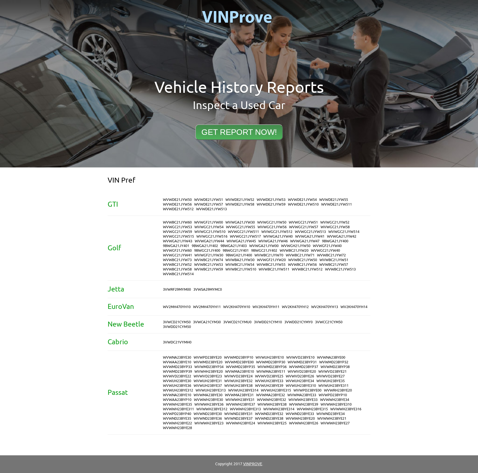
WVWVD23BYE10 (300, 357)
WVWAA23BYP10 (177, 399)
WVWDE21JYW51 (208, 199)
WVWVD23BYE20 (302, 371)
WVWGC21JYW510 (209, 231)
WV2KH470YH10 (236, 306)
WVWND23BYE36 (208, 418)
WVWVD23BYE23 (208, 376)
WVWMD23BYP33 (177, 366)
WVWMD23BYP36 (272, 366)
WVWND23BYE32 (269, 413)
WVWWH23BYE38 (272, 404)
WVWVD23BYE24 (238, 376)
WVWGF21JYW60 (177, 250)
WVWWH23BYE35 (177, 404)
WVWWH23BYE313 (245, 409)
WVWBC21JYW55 (271, 264)
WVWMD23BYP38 (335, 366)
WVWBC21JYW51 (333, 259)
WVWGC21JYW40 (325, 250)
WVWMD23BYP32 (333, 362)
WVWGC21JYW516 (211, 236)
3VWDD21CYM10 (268, 322)
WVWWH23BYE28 (177, 427)
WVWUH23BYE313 (211, 390)
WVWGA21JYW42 (341, 236)
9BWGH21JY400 (239, 255)
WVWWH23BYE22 (177, 423)
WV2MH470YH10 (177, 306)
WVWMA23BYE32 (270, 395)
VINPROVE (252, 464)
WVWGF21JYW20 (271, 259)
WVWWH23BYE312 (211, 409)
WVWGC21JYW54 (209, 227)
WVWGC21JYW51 (303, 222)
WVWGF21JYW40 (327, 245)
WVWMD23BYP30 (270, 362)
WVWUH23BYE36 (177, 385)
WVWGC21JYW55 (240, 227)
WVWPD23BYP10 (333, 395)
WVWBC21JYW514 (178, 274)
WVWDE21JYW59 (271, 204)
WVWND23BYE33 (300, 413)
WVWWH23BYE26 (303, 423)
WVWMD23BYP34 (209, 366)
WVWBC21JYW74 (208, 259)
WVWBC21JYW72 (331, 255)
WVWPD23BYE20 (208, 357)
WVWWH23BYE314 (278, 409)
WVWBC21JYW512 (307, 269)
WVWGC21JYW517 (245, 236)
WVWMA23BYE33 (301, 395)
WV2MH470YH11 (207, 306)
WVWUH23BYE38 (238, 385)
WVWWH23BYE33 (303, 399)
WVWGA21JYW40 (278, 236)
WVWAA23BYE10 (177, 362)
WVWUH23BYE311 (333, 385)
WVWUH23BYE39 (269, 385)
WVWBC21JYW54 (239, 264)
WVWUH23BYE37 (208, 385)
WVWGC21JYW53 (177, 227)
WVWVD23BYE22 (177, 376)
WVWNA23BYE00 (331, 357)
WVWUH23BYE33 (269, 381)
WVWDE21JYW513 (211, 209)
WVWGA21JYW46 (273, 241)
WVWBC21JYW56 (302, 264)
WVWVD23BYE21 (332, 371)
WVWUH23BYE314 (243, 390)
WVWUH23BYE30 (177, 381)
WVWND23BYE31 (238, 413)
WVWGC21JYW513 (310, 231)
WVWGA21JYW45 (241, 241)
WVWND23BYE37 (238, 418)
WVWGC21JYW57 (303, 227)
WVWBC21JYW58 (177, 269)
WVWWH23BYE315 (312, 409)
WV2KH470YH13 (324, 306)
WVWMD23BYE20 (208, 362)
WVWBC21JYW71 (300, 255)
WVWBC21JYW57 (333, 264)
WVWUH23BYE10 (270, 357)
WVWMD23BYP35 (240, 366)
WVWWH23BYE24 (240, 423)
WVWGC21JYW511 (243, 231)
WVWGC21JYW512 (276, 231)
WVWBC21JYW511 (274, 269)
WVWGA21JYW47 (304, 241)
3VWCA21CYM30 (207, 322)
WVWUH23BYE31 (208, 381)
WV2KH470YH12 (295, 306)
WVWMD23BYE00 (239, 362)
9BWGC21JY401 (236, 250)
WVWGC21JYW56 (272, 227)
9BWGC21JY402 (264, 250)
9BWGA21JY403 (233, 245)
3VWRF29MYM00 (177, 289)
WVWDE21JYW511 (336, 204)
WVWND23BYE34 (330, 413)
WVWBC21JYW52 (177, 264)
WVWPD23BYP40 (177, 413)
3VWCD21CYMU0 (237, 322)
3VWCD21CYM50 (177, 322)
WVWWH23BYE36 (209, 404)
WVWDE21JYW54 (302, 199)
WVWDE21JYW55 (333, 199)
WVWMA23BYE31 (239, 395)
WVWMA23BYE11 (270, 371)
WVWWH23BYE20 (300, 418)
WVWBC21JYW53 (208, 264)
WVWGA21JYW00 (264, 245)
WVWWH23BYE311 (178, 409)
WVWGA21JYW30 (240, 222)
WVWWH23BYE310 (336, 404)
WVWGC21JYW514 (343, 231)
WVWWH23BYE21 (331, 418)
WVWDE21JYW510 (303, 204)
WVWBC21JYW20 (294, 250)
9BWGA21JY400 (335, 241)
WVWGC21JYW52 (334, 222)
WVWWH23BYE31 (239, 399)
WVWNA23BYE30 (177, 357)
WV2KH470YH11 (266, 306)
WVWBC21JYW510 (240, 269)
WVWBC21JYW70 (268, 255)
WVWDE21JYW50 (177, 199)
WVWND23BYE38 (269, 418)
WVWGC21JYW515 (178, 236)
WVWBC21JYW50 (302, 259)
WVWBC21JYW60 (177, 222)
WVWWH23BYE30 (208, 399)
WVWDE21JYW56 (177, 204)
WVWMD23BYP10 (238, 357)
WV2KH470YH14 (354, 306)
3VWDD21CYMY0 (298, 322)
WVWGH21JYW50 (295, 245)
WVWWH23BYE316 (345, 409)
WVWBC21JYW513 (340, 269)
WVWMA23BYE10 (239, 371)
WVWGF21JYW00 (208, 222)
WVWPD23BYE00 (307, 390)
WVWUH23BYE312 (178, 390)
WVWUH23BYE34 (300, 381)
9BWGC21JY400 (207, 250)
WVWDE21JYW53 (271, 199)
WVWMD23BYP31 (302, 362)
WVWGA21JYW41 (309, 236)
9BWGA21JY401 (176, 245)
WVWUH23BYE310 (301, 385)
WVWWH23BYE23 (209, 423)
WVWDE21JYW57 (208, 204)
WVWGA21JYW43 (177, 241)
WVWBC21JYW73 (177, 259)
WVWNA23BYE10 (177, 395)
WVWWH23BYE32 (271, 399)
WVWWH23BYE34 (334, 399)
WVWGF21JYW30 (208, 255)
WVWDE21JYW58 (239, 204)
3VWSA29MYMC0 (207, 289)
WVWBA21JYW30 (239, 259)
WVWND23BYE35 (177, 418)
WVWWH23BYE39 (303, 404)
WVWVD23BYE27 (330, 376)
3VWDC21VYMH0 (177, 342)
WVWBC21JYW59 (208, 269)
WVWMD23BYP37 (303, 366)
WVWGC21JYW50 (271, 222)
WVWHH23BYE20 (208, 371)
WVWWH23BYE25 (272, 423)
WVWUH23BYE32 (238, 381)
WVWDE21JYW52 (239, 199)
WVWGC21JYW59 (177, 231)
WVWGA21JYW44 (209, 241)
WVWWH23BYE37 (240, 404)
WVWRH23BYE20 (338, 390)
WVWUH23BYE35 (330, 381)
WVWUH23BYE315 (276, 390)
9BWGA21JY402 (205, 245)
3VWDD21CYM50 (177, 326)
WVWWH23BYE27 (335, 423)
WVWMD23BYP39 (177, 371)
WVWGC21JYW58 (335, 227)
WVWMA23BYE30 (208, 395)
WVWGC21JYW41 (177, 255)
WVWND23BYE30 (208, 413)
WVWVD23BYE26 (300, 376)
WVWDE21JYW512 (178, 209)
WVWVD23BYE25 (269, 376)
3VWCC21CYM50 (328, 322)
